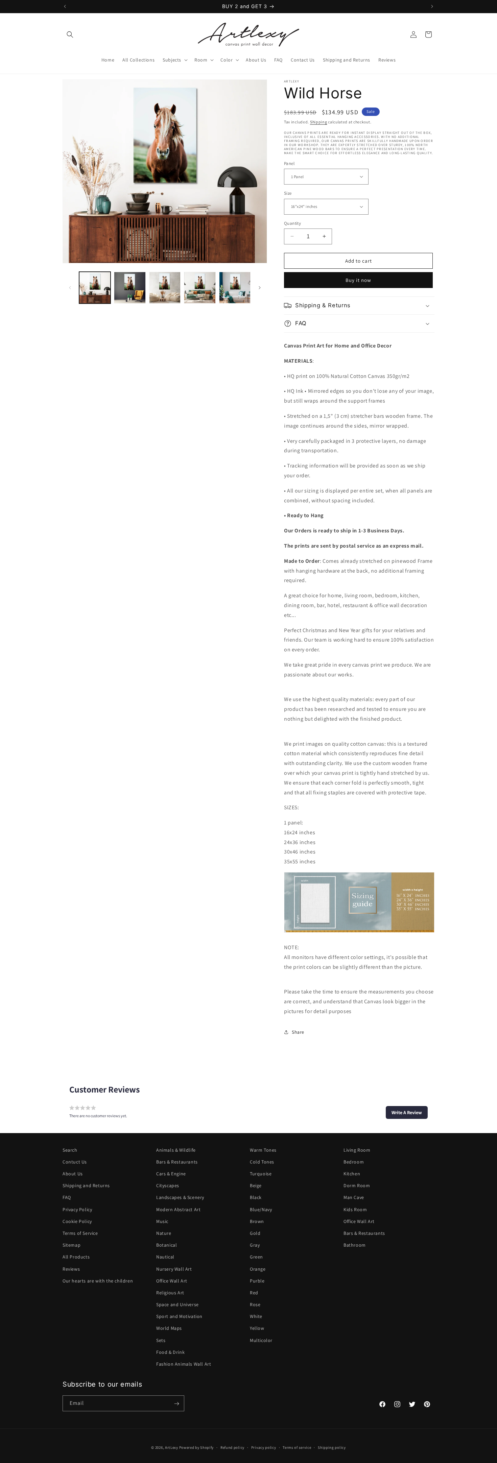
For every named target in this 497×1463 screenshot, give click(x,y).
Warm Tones (263, 1150)
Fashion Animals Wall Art (183, 1364)
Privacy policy (263, 1447)
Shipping (318, 121)
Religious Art (170, 1293)
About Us (73, 1174)
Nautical (165, 1257)
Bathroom (355, 1245)
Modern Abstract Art (178, 1209)
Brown (257, 1221)
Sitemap (71, 1245)
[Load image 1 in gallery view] (95, 287)
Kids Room (355, 1209)
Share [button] (298, 1032)
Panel (289, 163)
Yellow (257, 1328)
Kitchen (352, 1174)
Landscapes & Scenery (180, 1198)
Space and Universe (177, 1304)
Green (256, 1257)
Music (162, 1221)
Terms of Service (80, 1233)
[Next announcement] (432, 6)
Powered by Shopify (196, 1447)
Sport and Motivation (179, 1316)
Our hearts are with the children (98, 1281)
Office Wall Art (171, 1281)
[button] (70, 34)
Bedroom (354, 1162)
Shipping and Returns (86, 1185)
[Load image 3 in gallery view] (165, 287)
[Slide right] (259, 287)
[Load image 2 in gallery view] (129, 287)
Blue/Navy (261, 1209)
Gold (255, 1233)
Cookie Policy (77, 1221)
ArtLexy (171, 1447)
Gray (255, 1245)
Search (70, 1150)
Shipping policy (332, 1447)
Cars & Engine (171, 1174)
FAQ (67, 1198)
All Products (76, 1257)
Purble (257, 1281)
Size (288, 193)
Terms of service (297, 1447)
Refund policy (232, 1447)
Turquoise (260, 1174)
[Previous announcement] (64, 6)
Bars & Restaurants (177, 1162)
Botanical (166, 1245)
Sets (160, 1340)
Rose (255, 1304)
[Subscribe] (176, 1404)
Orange (258, 1269)
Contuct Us (75, 1162)
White (256, 1316)
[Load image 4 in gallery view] (199, 287)
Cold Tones (262, 1162)
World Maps (169, 1328)
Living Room (357, 1150)
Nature (163, 1233)
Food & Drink (170, 1352)
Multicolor (261, 1340)
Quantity (292, 223)
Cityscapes (167, 1185)
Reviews (71, 1269)
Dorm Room (357, 1185)
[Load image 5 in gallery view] (235, 287)
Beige (256, 1185)
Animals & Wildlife (176, 1150)
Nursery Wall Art (174, 1269)
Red (254, 1293)
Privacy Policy (77, 1209)
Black (256, 1198)
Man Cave (354, 1198)
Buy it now (358, 280)
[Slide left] (70, 287)
